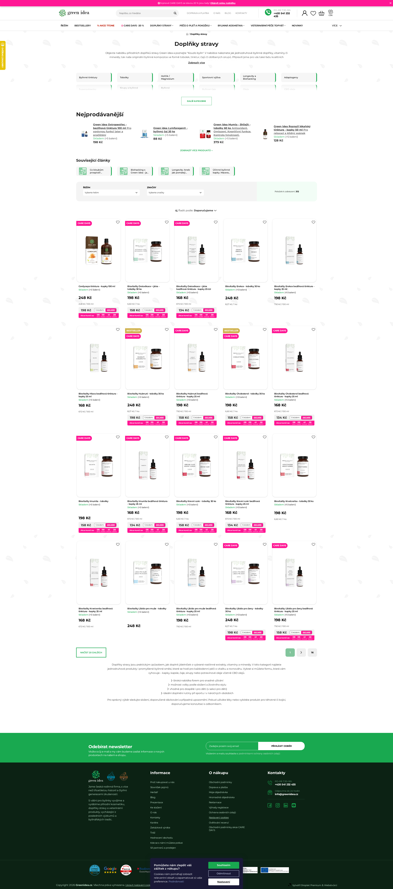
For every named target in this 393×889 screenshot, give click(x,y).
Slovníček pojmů (159, 787)
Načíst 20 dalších (91, 652)
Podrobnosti (176, 881)
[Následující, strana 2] (301, 652)
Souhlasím (223, 865)
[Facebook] (270, 805)
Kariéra (154, 822)
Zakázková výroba (160, 827)
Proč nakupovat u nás (162, 782)
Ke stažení (156, 807)
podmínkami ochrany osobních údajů (259, 753)
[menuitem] (64, 25)
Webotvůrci (330, 885)
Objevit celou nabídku (222, 3)
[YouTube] (294, 805)
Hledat (175, 13)
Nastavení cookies (219, 817)
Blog (228, 13)
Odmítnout (224, 873)
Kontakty (241, 13)
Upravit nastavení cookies (139, 885)
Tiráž (153, 832)
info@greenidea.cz (286, 794)
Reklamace (215, 802)
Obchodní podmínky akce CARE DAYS (227, 829)
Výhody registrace (219, 807)
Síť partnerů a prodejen (163, 847)
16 (312, 652)
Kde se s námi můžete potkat (166, 842)
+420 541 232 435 (282, 15)
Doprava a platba (198, 13)
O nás (216, 13)
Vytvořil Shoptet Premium (306, 885)
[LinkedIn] (286, 805)
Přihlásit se (281, 746)
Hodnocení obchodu (161, 837)
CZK (331, 15)
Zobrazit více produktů (195, 150)
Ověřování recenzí (219, 822)
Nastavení (223, 881)
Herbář (154, 792)
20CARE (111, 310)
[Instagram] (277, 805)
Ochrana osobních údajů (222, 812)
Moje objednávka (218, 792)
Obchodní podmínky (220, 782)
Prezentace (156, 802)
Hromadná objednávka (222, 797)
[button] (111, 193)
